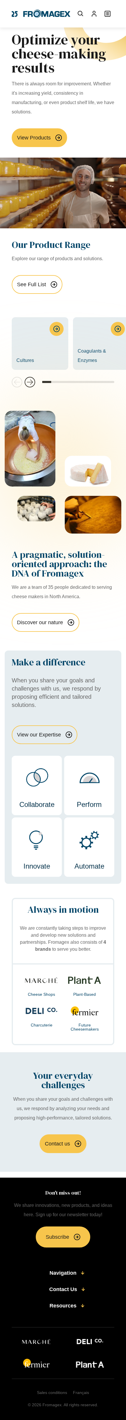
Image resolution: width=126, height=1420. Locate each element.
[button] (30, 382)
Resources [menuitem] (63, 1305)
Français (81, 1392)
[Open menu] (107, 13)
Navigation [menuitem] (63, 1273)
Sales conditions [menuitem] (52, 1392)
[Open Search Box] (80, 13)
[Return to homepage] (41, 13)
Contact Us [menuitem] (63, 1289)
